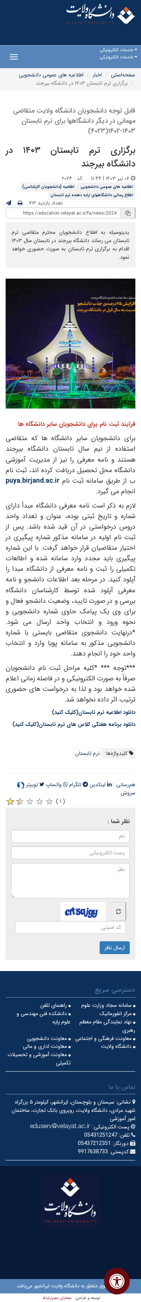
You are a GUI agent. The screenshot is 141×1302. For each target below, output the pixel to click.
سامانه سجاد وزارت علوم (107, 1005)
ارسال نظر (115, 948)
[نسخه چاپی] (20, 203)
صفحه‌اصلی (123, 75)
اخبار (97, 75)
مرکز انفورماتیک (116, 1013)
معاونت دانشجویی (47, 1038)
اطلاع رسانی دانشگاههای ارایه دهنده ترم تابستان (91, 195)
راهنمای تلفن (54, 1005)
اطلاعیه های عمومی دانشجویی (51, 75)
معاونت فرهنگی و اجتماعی (104, 1038)
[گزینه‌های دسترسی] (117, 1281)
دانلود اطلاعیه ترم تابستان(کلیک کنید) (93, 712)
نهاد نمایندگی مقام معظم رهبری (107, 1026)
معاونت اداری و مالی (45, 1046)
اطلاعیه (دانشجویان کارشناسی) (48, 187)
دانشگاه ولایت (117, 1046)
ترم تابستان (87, 753)
